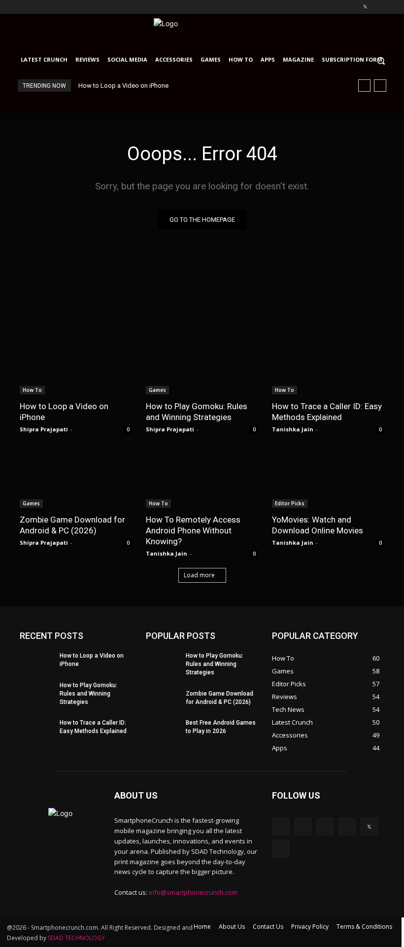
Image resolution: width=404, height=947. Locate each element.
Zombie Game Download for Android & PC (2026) (72, 525)
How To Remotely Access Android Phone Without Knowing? (193, 530)
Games (157, 389)
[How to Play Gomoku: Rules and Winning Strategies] (202, 366)
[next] (380, 85)
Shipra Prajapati (44, 429)
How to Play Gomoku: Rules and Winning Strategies (196, 411)
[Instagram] (324, 7)
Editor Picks (289, 503)
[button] (385, 60)
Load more (199, 575)
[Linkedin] (337, 7)
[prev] (364, 85)
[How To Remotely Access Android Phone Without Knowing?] (202, 480)
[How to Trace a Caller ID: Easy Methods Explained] (328, 366)
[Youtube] (378, 7)
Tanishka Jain (292, 429)
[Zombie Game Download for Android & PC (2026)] (76, 480)
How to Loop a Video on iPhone (123, 85)
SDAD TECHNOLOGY (76, 938)
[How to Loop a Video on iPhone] (76, 366)
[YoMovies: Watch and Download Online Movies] (328, 480)
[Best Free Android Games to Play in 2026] (162, 727)
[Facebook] (310, 7)
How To (32, 389)
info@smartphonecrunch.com (193, 892)
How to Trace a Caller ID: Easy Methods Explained (327, 411)
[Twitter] (364, 7)
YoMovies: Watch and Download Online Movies (317, 525)
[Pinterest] (351, 7)
